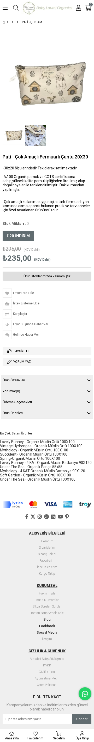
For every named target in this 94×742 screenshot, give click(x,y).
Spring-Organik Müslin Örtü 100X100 (30, 458)
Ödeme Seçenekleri (17, 402)
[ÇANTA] (12, 22)
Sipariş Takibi (47, 554)
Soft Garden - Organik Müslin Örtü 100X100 (35, 475)
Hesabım (47, 541)
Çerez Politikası (47, 685)
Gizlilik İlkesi (47, 672)
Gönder (81, 719)
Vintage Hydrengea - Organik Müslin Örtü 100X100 (41, 446)
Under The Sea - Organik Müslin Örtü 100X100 (37, 479)
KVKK (47, 665)
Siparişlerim (47, 547)
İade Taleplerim (47, 567)
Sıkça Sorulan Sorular (47, 606)
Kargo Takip (47, 573)
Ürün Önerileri (13, 413)
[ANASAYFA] (7, 22)
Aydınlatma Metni (47, 678)
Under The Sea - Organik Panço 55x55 (31, 467)
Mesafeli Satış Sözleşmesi (47, 659)
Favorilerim (47, 560)
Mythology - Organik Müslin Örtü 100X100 (34, 450)
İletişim (47, 639)
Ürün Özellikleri (14, 380)
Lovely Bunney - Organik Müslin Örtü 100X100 (37, 442)
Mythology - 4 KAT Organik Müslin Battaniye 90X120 (42, 471)
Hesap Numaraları (47, 600)
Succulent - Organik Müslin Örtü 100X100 (33, 454)
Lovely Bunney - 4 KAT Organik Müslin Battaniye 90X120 (46, 463)
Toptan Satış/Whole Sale (47, 613)
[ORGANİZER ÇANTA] (17, 22)
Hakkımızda (47, 593)
